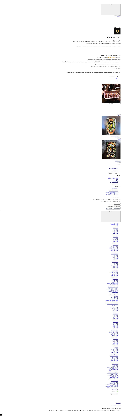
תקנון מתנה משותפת (114, 301)
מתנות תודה (115, 259)
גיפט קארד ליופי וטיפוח (113, 290)
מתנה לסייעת (115, 239)
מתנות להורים (115, 245)
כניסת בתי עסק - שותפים (113, 178)
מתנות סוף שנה (115, 251)
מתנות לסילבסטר (114, 282)
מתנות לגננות (115, 237)
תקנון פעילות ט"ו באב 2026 (112, 304)
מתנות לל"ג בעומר (114, 271)
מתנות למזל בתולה (114, 275)
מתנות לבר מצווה (114, 253)
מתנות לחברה (115, 231)
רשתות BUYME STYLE (113, 193)
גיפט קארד (116, 296)
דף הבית (118, 16)
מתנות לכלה (115, 240)
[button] (118, 2)
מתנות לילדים (115, 235)
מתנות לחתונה (115, 256)
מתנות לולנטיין (115, 279)
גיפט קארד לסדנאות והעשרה (112, 289)
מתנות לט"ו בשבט (114, 268)
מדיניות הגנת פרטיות (114, 182)
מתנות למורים (115, 238)
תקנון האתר (115, 181)
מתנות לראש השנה (114, 265)
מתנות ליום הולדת (114, 249)
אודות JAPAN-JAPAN (115, 40)
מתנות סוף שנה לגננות (114, 247)
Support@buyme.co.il (116, 405)
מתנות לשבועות (115, 274)
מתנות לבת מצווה (114, 254)
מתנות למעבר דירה (114, 223)
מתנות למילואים (115, 260)
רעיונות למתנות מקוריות (113, 294)
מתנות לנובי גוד (115, 281)
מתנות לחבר (115, 232)
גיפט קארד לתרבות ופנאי (113, 288)
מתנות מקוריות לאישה (113, 299)
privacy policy (115, 305)
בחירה (119, 114)
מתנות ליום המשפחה (114, 277)
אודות (117, 179)
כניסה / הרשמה (117, 15)
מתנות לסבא (115, 243)
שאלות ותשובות (115, 188)
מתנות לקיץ (116, 263)
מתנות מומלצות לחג (114, 298)
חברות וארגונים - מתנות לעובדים (111, 300)
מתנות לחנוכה (115, 267)
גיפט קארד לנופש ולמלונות (113, 287)
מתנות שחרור (115, 257)
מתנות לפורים (115, 270)
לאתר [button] (117, 80)
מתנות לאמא (115, 228)
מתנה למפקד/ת (115, 262)
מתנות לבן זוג (115, 233)
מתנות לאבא (115, 229)
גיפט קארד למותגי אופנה (113, 285)
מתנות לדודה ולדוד (114, 246)
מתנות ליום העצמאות (114, 272)
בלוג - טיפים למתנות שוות (113, 189)
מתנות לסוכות (115, 266)
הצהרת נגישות (115, 183)
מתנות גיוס (116, 258)
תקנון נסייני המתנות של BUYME (111, 302)
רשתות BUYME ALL (113, 191)
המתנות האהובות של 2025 (113, 291)
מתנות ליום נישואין (114, 250)
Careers (116, 180)
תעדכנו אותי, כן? (117, 205)
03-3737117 (118, 403)
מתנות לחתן (115, 241)
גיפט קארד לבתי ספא (114, 284)
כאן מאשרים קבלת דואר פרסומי (113, 206)
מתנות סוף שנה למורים (113, 248)
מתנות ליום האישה (114, 276)
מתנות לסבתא (115, 242)
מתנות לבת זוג (115, 234)
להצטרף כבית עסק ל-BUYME (112, 194)
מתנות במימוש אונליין (114, 293)
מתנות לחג (116, 264)
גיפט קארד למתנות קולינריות (112, 283)
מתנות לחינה (115, 255)
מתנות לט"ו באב (115, 280)
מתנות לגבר (116, 225)
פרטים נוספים (117, 137)
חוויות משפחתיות (114, 297)
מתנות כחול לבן (115, 273)
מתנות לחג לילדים (114, 224)
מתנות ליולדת (115, 230)
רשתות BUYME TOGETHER (112, 192)
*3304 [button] (116, 78)
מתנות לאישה (115, 226)
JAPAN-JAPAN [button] (117, 27)
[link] (59, 397)
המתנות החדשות (115, 292)
